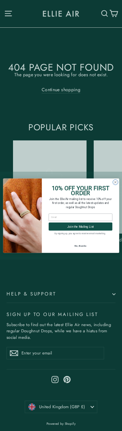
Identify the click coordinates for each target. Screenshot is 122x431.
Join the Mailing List (80, 226)
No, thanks (80, 245)
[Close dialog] (115, 182)
